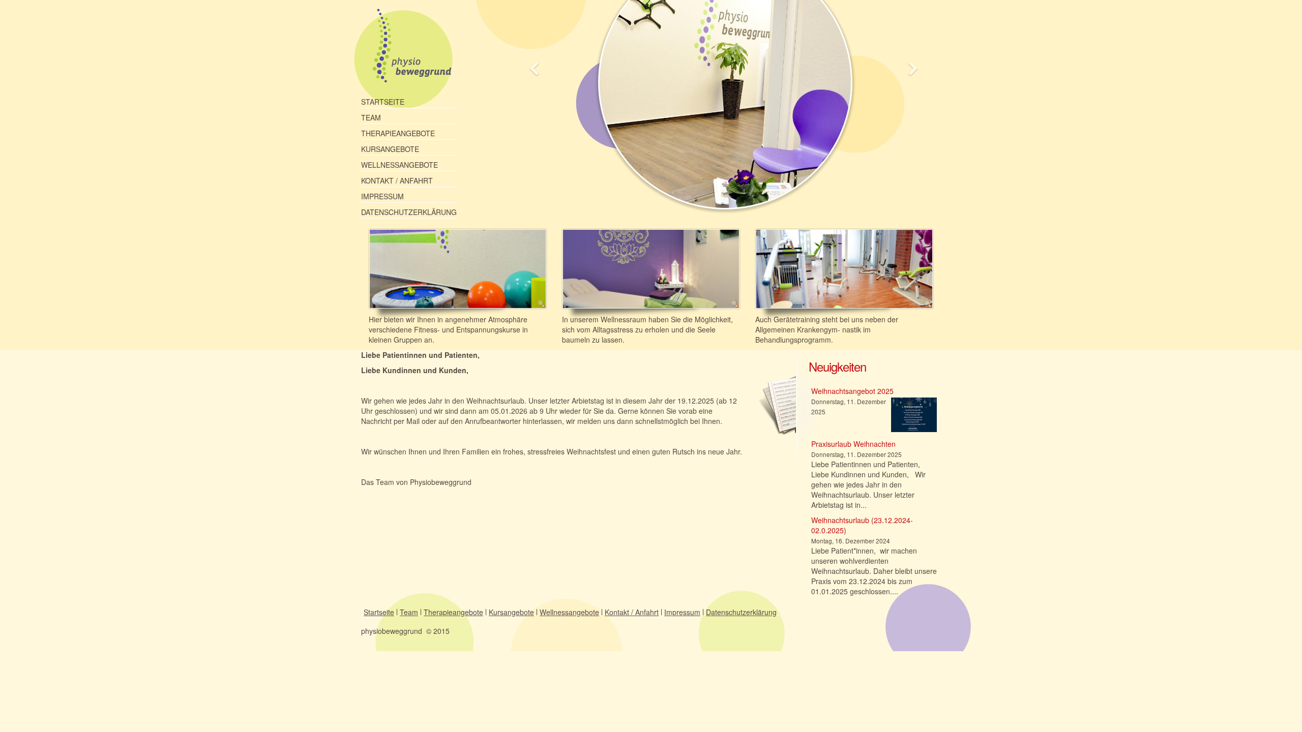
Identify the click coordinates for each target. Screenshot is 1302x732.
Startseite (382, 102)
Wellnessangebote (399, 165)
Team (371, 117)
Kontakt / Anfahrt (397, 180)
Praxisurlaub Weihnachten (853, 444)
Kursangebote (390, 149)
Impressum (382, 196)
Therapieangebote (398, 133)
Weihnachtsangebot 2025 (852, 391)
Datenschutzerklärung (409, 212)
